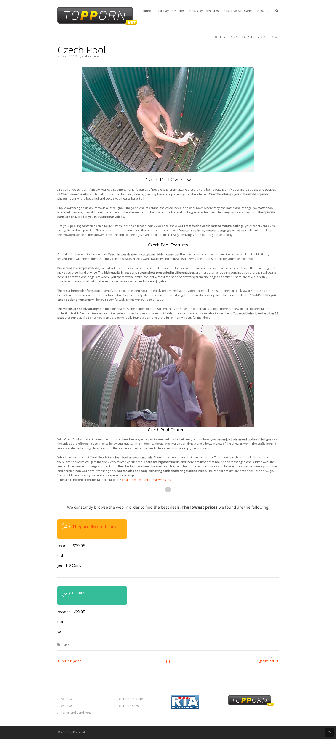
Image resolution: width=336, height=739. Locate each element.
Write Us (67, 706)
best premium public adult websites (146, 480)
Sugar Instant (265, 661)
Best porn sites (128, 706)
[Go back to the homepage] (97, 16)
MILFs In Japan (71, 661)
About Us (67, 699)
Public (65, 644)
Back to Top (329, 732)
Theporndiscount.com (94, 526)
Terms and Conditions (76, 712)
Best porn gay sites (131, 699)
